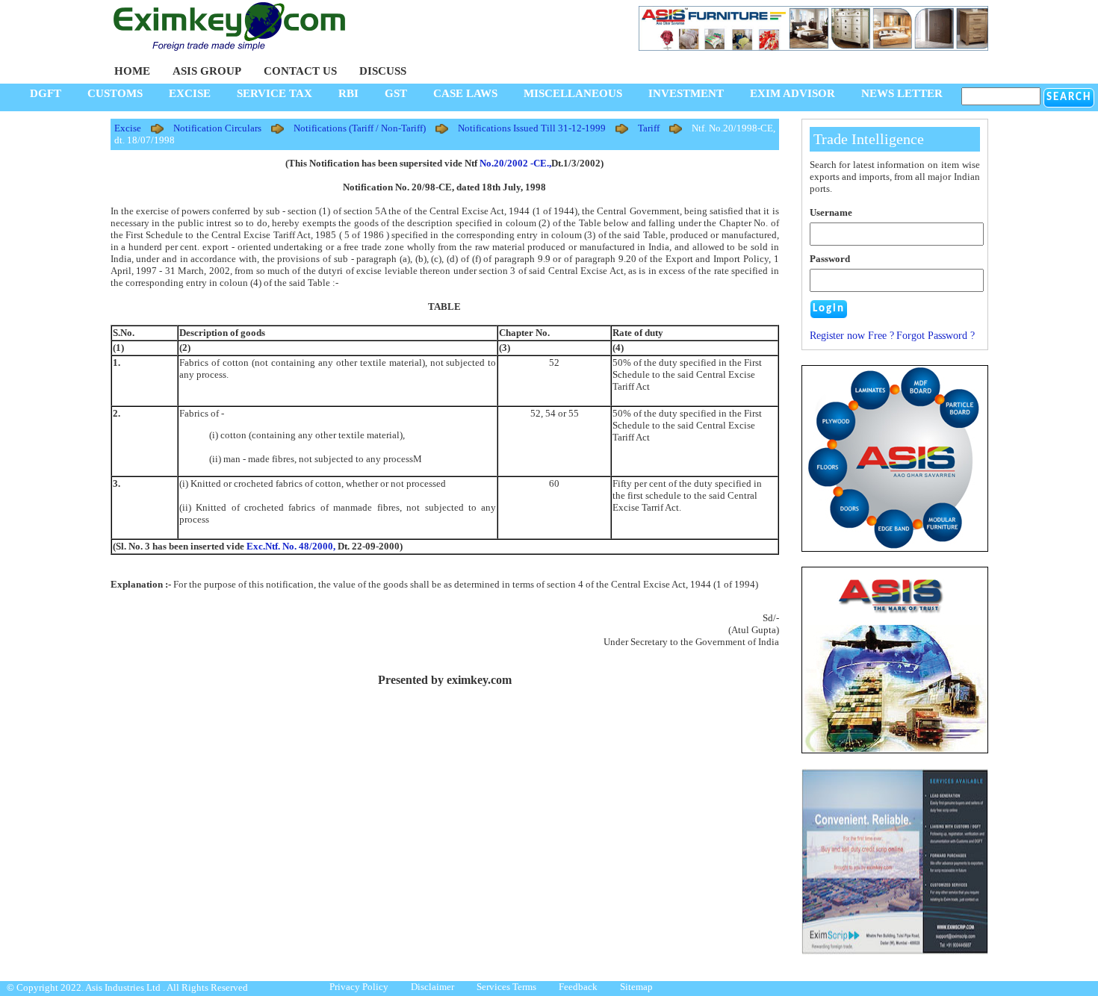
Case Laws (465, 93)
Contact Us (300, 71)
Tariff (649, 128)
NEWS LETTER (902, 93)
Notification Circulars (217, 128)
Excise (190, 93)
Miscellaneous (573, 93)
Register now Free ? (852, 335)
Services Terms (506, 986)
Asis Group (207, 71)
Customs (115, 93)
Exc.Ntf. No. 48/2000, (290, 546)
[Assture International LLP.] (894, 951)
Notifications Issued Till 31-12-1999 (532, 128)
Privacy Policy (358, 986)
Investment (686, 93)
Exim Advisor (792, 93)
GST (396, 93)
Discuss (382, 71)
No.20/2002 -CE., (515, 163)
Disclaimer (432, 986)
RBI (348, 93)
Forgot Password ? (935, 335)
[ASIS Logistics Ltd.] (894, 660)
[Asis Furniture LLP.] (813, 47)
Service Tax (274, 93)
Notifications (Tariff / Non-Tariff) (360, 128)
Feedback (578, 986)
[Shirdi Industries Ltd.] (894, 548)
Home (132, 71)
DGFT (45, 93)
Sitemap (636, 986)
